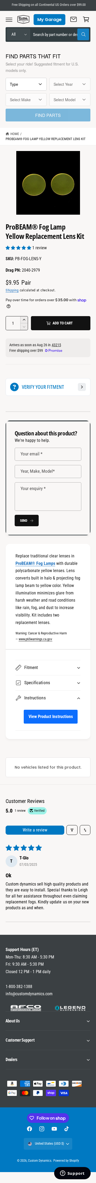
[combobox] (60, 34)
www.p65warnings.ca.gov (35, 639)
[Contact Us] (73, 19)
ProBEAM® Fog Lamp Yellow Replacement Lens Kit (46, 139)
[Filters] (72, 830)
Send (23, 521)
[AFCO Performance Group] (26, 1008)
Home (14, 134)
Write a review (35, 830)
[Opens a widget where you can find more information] (72, 1173)
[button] (9, 19)
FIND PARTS (48, 115)
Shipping (12, 290)
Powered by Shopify (66, 1160)
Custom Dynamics (39, 1160)
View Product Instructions (51, 716)
